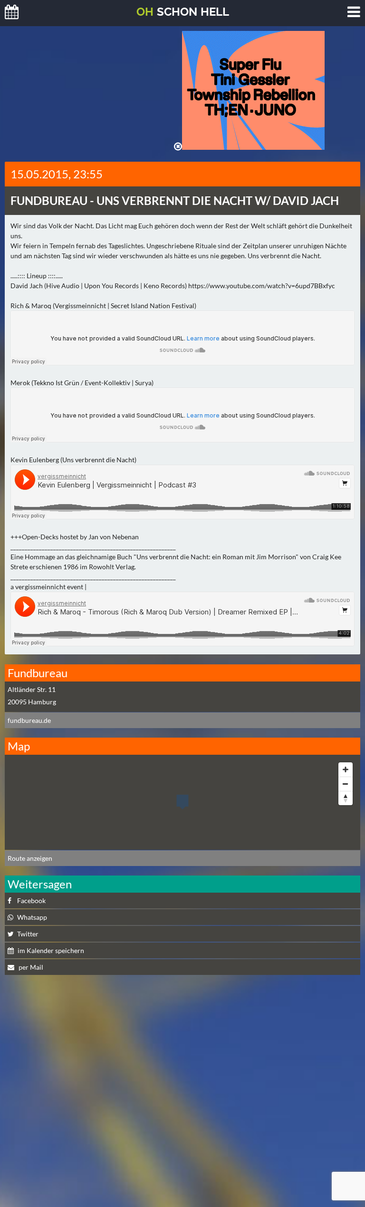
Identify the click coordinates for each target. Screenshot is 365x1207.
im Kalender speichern (51, 950)
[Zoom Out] (345, 784)
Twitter (27, 934)
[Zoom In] (345, 769)
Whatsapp (32, 917)
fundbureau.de (29, 720)
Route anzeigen (30, 858)
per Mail (30, 967)
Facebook (31, 900)
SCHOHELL (182, 12)
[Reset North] (345, 798)
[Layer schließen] (178, 146)
